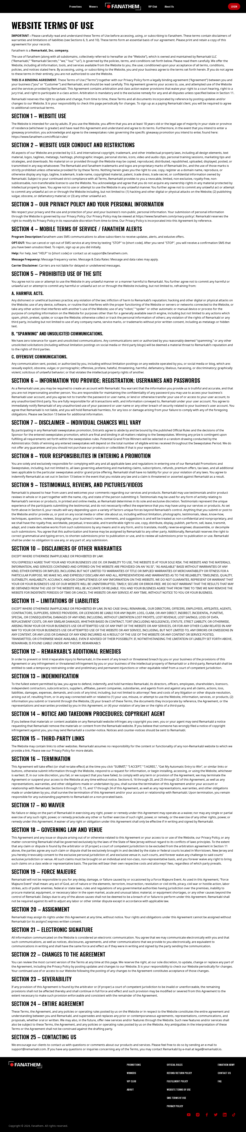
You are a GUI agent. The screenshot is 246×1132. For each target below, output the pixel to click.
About (130, 1089)
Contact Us (224, 1073)
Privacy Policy (175, 1106)
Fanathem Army (226, 1064)
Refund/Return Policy (179, 1073)
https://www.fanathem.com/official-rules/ (40, 137)
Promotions (75, 6)
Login (234, 6)
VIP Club (152, 6)
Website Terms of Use (179, 1089)
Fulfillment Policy (177, 1081)
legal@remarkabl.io (208, 1049)
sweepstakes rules (101, 132)
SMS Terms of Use (176, 1098)
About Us (169, 6)
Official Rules (174, 1064)
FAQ (220, 1081)
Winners (93, 6)
